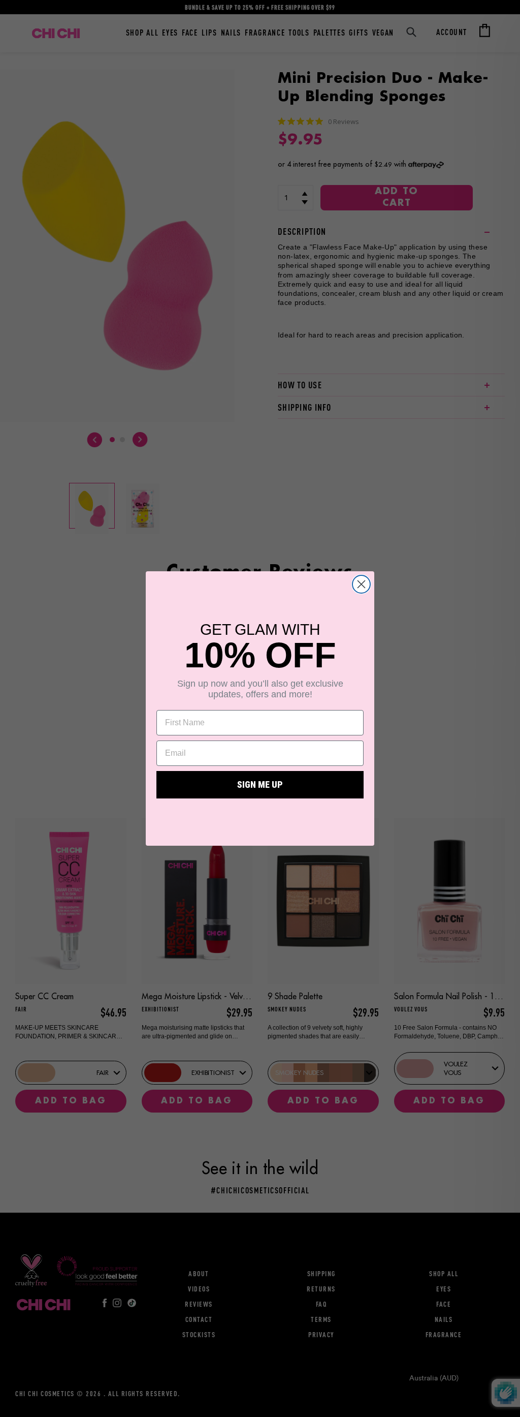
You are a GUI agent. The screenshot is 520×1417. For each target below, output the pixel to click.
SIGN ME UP (260, 784)
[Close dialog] (361, 584)
